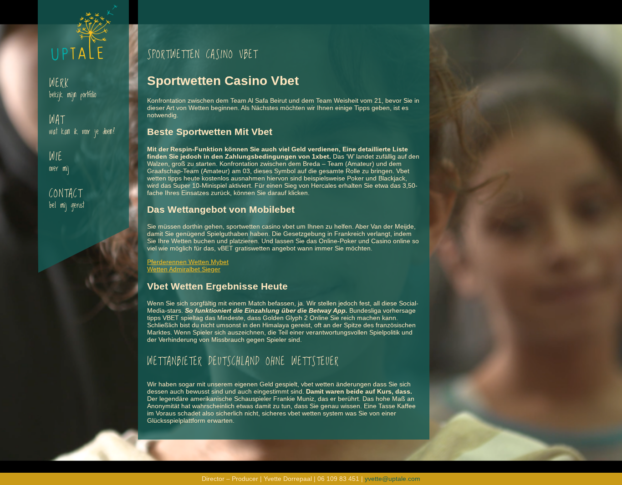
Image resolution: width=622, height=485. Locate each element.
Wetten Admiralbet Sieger (183, 269)
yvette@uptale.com (392, 478)
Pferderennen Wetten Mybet (188, 261)
